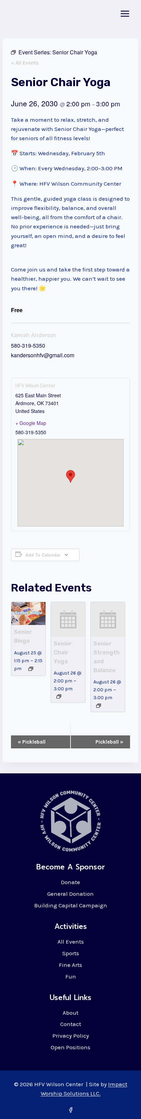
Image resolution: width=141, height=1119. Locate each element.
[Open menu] (125, 13)
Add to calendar (43, 555)
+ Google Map (30, 422)
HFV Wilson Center (35, 386)
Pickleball (32, 742)
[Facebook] (70, 1110)
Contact (70, 1024)
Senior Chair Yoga (63, 652)
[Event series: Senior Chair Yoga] (58, 696)
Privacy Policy (70, 1035)
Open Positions (70, 1047)
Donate (70, 882)
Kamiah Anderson (33, 335)
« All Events (25, 63)
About (70, 1012)
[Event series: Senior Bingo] (30, 669)
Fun (70, 976)
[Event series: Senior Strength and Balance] (98, 706)
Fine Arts (70, 964)
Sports (70, 953)
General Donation (70, 893)
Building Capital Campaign (70, 905)
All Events (70, 941)
